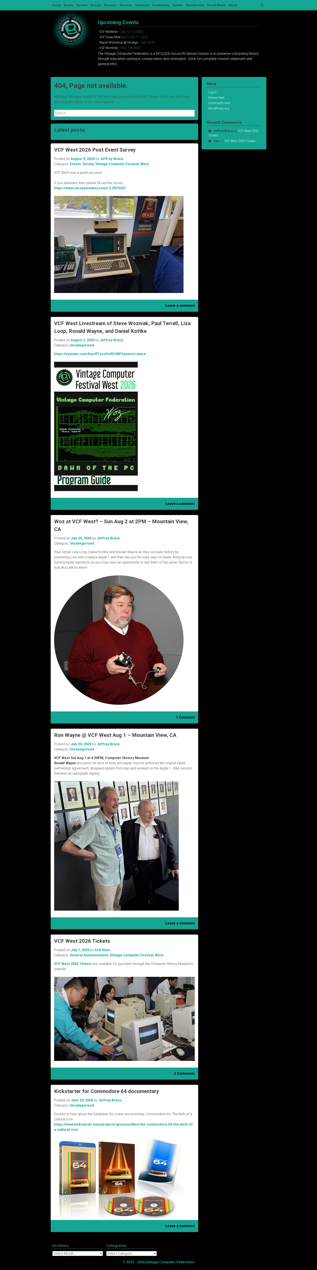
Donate (178, 5)
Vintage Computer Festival (117, 164)
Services (126, 5)
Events (68, 5)
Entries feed (216, 97)
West (144, 164)
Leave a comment (180, 306)
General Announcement (89, 955)
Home (56, 5)
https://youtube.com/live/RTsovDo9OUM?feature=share (100, 354)
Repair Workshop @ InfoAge (118, 42)
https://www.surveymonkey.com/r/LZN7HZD (90, 188)
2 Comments (184, 1073)
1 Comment (185, 717)
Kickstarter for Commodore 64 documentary (106, 1091)
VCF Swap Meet (110, 37)
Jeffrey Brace (111, 159)
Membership (195, 5)
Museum (110, 5)
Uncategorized (82, 345)
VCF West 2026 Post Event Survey (95, 150)
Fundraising (160, 5)
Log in (212, 92)
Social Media (216, 5)
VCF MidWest (108, 31)
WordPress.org (218, 108)
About (233, 5)
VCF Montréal (108, 48)
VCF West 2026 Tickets (82, 941)
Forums (82, 5)
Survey (88, 164)
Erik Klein (102, 950)
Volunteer (142, 5)
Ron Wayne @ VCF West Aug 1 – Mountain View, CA (115, 735)
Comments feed (219, 103)
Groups (96, 5)
